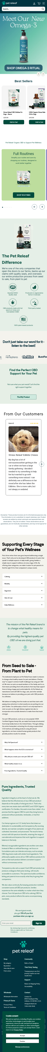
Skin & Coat (8, 598)
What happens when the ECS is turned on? (18, 749)
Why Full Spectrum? (11, 742)
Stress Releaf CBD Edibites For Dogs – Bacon (13, 113)
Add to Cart (14, 122)
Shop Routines (23, 195)
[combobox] (23, 9)
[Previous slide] (34, 207)
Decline (22, 1041)
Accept (22, 1035)
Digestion (7, 591)
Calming (7, 576)
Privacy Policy (18, 1030)
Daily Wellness (9, 605)
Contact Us (27, 997)
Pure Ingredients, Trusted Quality (15, 771)
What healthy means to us (13, 764)
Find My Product (23, 397)
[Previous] (38, 74)
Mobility (7, 583)
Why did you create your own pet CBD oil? (18, 756)
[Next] (43, 74)
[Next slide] (42, 207)
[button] (2, 207)
